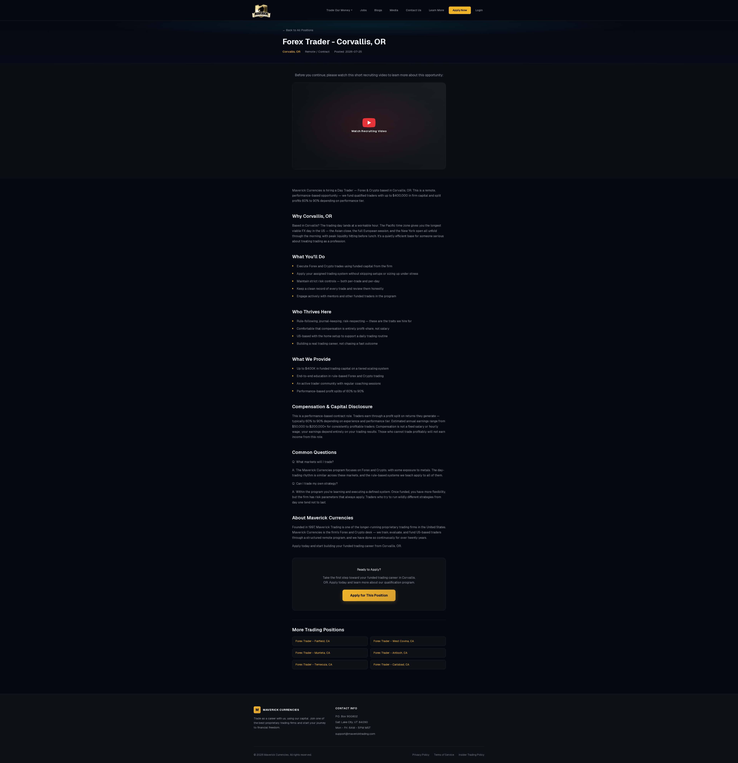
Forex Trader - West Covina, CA (393, 641)
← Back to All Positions (298, 30)
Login (479, 10)
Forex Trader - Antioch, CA (390, 653)
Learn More (436, 10)
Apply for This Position (369, 595)
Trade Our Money (339, 10)
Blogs (378, 10)
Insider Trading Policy (471, 754)
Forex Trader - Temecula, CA (313, 664)
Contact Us (413, 10)
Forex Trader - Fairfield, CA (312, 641)
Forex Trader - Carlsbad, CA (391, 664)
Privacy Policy (420, 754)
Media (394, 10)
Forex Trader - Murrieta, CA (312, 653)
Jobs (363, 10)
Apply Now (460, 10)
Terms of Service (444, 754)
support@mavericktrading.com (355, 734)
